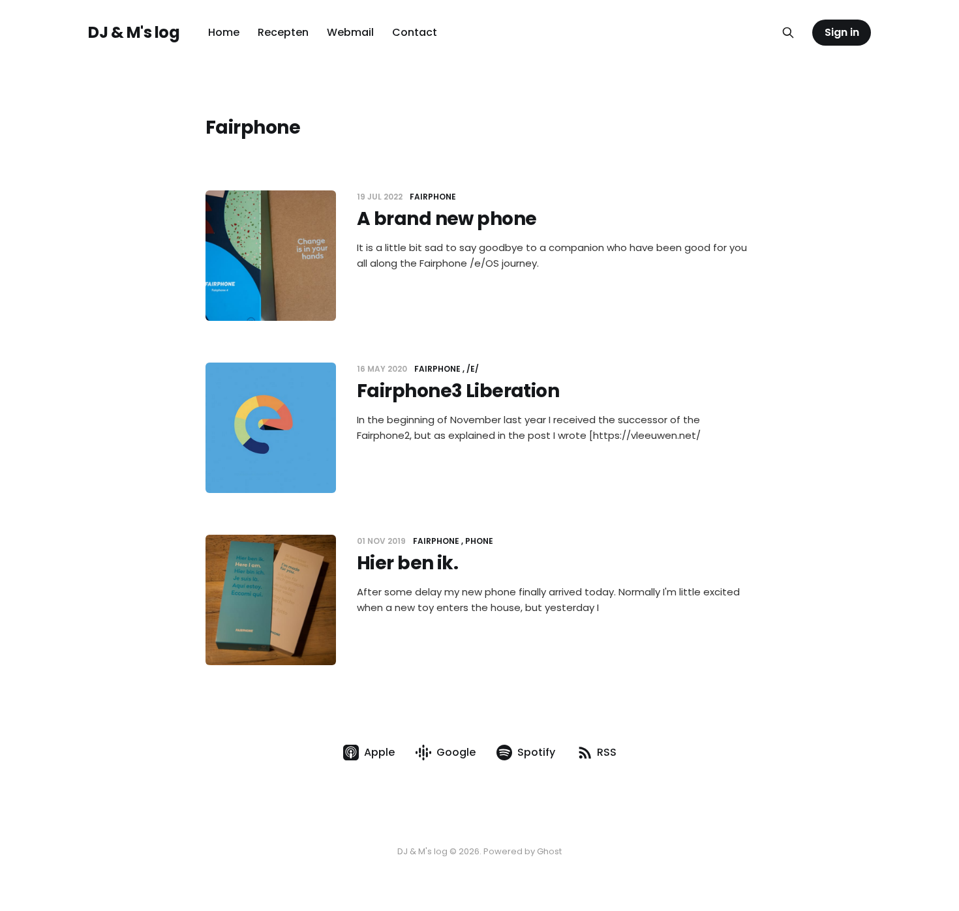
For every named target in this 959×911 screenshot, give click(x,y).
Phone (479, 540)
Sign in (842, 32)
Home (223, 32)
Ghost (549, 851)
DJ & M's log (133, 32)
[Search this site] (788, 32)
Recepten (283, 32)
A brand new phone (446, 218)
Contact (414, 32)
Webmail (350, 32)
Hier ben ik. (407, 563)
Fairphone (433, 196)
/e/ (472, 368)
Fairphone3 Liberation (458, 391)
